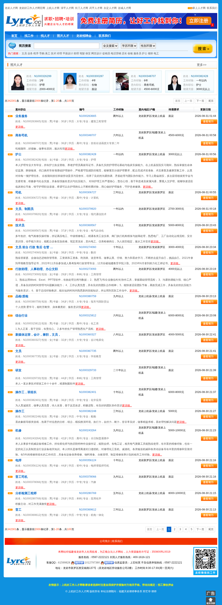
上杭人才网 (52, 8)
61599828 (64, 562)
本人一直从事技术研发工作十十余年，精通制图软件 (50, 383)
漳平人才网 (67, 8)
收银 (130, 53)
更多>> (201, 64)
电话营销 (116, 53)
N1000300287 (95, 76)
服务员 (137, 53)
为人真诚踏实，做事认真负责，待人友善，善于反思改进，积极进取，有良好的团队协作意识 (73, 405)
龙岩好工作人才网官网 (32, 8)
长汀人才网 (81, 8)
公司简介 (105, 541)
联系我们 (211, 8)
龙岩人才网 (11, 8)
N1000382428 (199, 76)
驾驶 (82, 53)
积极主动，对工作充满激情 (35, 503)
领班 (150, 53)
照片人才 (63, 35)
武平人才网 (95, 8)
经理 (59, 53)
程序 (36, 53)
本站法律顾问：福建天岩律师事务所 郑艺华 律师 (129, 591)
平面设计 (68, 53)
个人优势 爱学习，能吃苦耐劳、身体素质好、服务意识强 (53, 307)
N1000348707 (147, 76)
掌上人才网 (199, 8)
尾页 (211, 100)
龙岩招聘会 (83, 35)
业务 (30, 53)
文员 (24, 53)
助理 (76, 53)
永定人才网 (110, 8)
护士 (144, 53)
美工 (47, 53)
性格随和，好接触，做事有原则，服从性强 (45, 148)
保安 (88, 53)
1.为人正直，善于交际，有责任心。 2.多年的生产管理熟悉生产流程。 (60, 328)
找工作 (29, 35)
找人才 (45, 35)
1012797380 (93, 562)
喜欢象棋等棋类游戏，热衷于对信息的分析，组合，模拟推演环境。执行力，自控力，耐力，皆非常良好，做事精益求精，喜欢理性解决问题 (100, 421)
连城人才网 (124, 8)
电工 (156, 53)
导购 (41, 53)
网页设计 (96, 53)
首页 (14, 35)
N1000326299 (42, 76)
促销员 (106, 53)
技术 (53, 53)
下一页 (200, 100)
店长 (124, 53)
